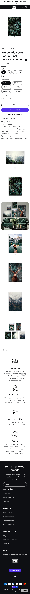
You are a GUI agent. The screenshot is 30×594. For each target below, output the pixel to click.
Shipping (3, 65)
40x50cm (18, 91)
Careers (6, 501)
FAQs (5, 536)
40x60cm (6, 87)
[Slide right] (18, 44)
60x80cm (6, 91)
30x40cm (17, 83)
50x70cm (18, 87)
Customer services (10, 539)
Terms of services (9, 520)
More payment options (15, 114)
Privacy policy (8, 517)
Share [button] (5, 350)
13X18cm (6, 83)
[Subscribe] (25, 484)
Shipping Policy (9, 524)
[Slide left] (11, 44)
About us (6, 494)
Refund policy (8, 513)
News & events (8, 497)
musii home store (14, 589)
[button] (3, 7)
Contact (6, 543)
